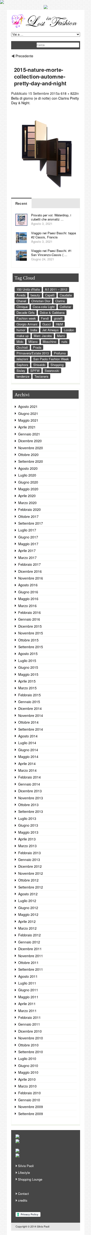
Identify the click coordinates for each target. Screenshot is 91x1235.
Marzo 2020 (27, 502)
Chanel (21, 301)
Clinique (22, 306)
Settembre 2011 (30, 969)
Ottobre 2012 (28, 880)
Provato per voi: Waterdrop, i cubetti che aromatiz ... (51, 217)
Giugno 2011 (28, 989)
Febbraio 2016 (29, 612)
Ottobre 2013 (28, 804)
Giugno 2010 (28, 1065)
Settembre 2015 (30, 646)
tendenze (23, 376)
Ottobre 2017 (28, 516)
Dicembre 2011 (30, 948)
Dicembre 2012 (30, 866)
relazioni (22, 359)
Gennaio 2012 (29, 942)
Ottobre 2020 (28, 454)
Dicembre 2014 (30, 708)
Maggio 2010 (28, 1072)
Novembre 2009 (30, 1106)
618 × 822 (68, 93)
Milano (33, 341)
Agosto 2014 (28, 736)
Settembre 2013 (30, 811)
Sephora (22, 364)
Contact (23, 1193)
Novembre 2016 (30, 578)
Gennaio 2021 (29, 434)
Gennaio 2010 (29, 1099)
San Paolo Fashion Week (51, 359)
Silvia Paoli (26, 1165)
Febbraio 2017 (29, 564)
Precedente (24, 55)
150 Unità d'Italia (28, 289)
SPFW (35, 370)
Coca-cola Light (44, 306)
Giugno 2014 (28, 749)
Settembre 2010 (30, 1051)
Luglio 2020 (27, 475)
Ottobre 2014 (28, 722)
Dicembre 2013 (30, 790)
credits (22, 1200)
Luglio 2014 (27, 742)
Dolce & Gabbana (52, 312)
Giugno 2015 (28, 667)
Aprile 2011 (27, 1003)
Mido (20, 341)
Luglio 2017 (27, 530)
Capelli (50, 295)
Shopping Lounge (30, 1179)
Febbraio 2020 (29, 509)
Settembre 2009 (30, 1113)
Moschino (49, 341)
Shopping (57, 364)
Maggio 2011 (28, 996)
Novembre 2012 (30, 873)
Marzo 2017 (27, 557)
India (33, 330)
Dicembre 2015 (30, 626)
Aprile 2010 (27, 1079)
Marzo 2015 (27, 687)
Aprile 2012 (27, 921)
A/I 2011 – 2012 (56, 289)
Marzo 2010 (27, 1086)
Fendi (45, 318)
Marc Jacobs (43, 335)
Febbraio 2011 (29, 1017)
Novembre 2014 (30, 715)
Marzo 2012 (27, 928)
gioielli (58, 318)
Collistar (65, 306)
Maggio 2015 (28, 674)
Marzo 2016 (27, 605)
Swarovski (52, 370)
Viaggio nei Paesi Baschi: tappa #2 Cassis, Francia (53, 235)
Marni (61, 335)
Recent (21, 203)
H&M (59, 324)
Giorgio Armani (27, 324)
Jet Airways (50, 330)
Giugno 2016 (28, 591)
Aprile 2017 (27, 550)
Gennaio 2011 (29, 1024)
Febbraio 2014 (29, 777)
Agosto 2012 (28, 893)
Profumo (60, 353)
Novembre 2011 (30, 955)
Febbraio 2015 (29, 694)
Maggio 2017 (28, 543)
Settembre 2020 (30, 461)
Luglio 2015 (27, 660)
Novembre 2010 (30, 1038)
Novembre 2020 (30, 447)
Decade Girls (26, 312)
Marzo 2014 (27, 770)
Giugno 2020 (28, 482)
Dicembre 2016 (30, 571)
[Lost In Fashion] (45, 27)
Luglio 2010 (27, 1058)
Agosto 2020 (28, 468)
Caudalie (66, 295)
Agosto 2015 (28, 653)
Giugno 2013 (28, 825)
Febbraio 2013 (29, 852)
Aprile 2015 (27, 681)
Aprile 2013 (27, 839)
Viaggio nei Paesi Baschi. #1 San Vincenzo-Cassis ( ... (51, 252)
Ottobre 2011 (28, 962)
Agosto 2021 (28, 406)
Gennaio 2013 (29, 859)
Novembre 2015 (30, 633)
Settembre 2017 (30, 523)
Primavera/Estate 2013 (33, 353)
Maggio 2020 (28, 488)
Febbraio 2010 (29, 1092)
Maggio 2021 (28, 420)
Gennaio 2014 (29, 784)
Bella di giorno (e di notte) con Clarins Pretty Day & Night (45, 100)
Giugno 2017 (28, 537)
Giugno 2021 (28, 413)
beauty (35, 295)
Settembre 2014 (30, 729)
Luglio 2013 (27, 818)
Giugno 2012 (28, 907)
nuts (64, 341)
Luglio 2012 (27, 900)
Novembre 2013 (30, 797)
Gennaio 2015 (29, 701)
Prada (37, 347)
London (69, 330)
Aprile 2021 (27, 427)
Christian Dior (40, 301)
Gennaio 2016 (29, 619)
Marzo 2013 (27, 845)
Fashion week (26, 318)
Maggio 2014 (28, 756)
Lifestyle (24, 1172)
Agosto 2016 (28, 584)
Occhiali (22, 347)
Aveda (21, 295)
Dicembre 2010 (30, 1031)
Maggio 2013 (28, 832)
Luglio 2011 (27, 983)
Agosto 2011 (28, 976)
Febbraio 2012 (29, 935)
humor (21, 330)
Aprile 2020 (27, 495)
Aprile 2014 (27, 763)
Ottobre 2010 (28, 1045)
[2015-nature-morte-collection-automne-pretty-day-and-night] (45, 195)
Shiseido (39, 364)
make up (23, 335)
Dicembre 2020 (30, 440)
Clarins (60, 301)
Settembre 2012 (30, 887)
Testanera (41, 376)
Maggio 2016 (28, 598)
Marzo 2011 (27, 1010)
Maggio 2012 (28, 914)
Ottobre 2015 (28, 640)
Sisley (21, 370)
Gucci (46, 324)
